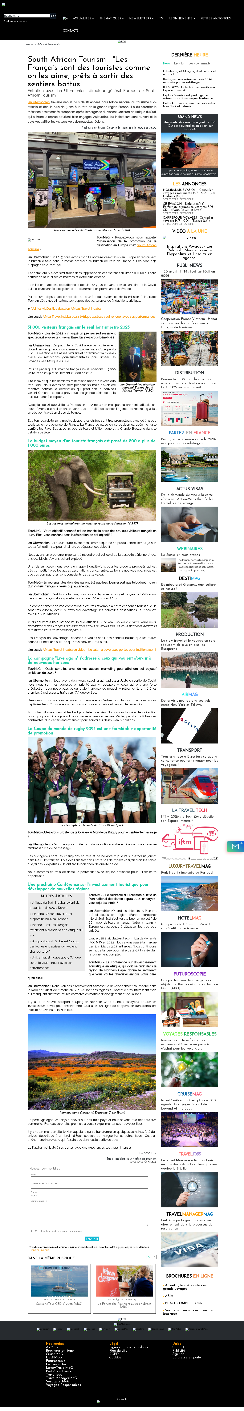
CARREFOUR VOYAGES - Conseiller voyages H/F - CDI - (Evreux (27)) (188, 219)
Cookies (115, 1357)
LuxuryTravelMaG (59, 1368)
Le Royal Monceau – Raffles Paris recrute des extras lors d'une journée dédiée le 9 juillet (189, 1164)
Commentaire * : (39, 1201)
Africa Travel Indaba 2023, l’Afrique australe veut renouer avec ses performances (99, 316)
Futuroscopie (190, 974)
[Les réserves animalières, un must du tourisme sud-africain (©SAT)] (92, 451)
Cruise (189, 1094)
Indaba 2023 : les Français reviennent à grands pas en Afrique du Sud (56, 930)
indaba (120, 1158)
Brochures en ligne (60, 1351)
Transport (189, 750)
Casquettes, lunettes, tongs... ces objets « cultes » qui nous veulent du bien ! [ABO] (189, 984)
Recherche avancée (15, 21)
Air (190, 695)
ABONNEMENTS (182, 18)
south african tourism (141, 1158)
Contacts (71, 31)
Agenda (178, 1354)
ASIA (169, 1296)
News (166, 63)
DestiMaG (54, 1357)
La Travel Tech (57, 1364)
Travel (190, 1154)
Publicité (178, 1351)
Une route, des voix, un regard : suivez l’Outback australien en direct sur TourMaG (190, 126)
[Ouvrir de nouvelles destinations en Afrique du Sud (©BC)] (92, 133)
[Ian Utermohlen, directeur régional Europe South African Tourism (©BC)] (138, 333)
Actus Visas (189, 489)
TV (161, 18)
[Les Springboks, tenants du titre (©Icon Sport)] (92, 738)
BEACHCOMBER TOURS (185, 1303)
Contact (178, 1347)
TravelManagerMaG (61, 1378)
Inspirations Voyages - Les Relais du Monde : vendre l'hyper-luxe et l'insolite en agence (190, 252)
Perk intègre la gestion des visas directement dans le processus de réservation (187, 1224)
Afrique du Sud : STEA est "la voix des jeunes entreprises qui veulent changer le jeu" (54, 946)
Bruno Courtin (107, 128)
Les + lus (179, 63)
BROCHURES (189, 1276)
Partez (189, 433)
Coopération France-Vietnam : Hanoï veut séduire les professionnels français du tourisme (189, 323)
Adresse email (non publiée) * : (45, 1183)
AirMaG (52, 1347)
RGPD (114, 1354)
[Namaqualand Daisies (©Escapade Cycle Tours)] (92, 1015)
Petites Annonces (216, 18)
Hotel (189, 918)
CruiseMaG (54, 1354)
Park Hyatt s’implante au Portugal (187, 873)
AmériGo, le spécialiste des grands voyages (185, 1287)
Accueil (29, 44)
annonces (189, 184)
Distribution (189, 373)
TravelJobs (54, 1375)
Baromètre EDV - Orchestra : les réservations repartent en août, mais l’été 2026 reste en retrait (189, 383)
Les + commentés (199, 63)
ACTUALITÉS (83, 18)
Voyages (190, 1034)
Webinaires (190, 549)
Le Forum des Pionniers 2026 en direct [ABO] (124, 1305)
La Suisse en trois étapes (180, 555)
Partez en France (59, 1371)
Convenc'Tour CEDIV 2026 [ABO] (59, 1303)
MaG (190, 866)
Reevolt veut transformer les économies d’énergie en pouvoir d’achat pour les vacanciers (185, 1044)
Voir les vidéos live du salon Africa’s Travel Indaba (66, 308)
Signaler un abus (39, 1250)
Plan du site (118, 1351)
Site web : (35, 1192)
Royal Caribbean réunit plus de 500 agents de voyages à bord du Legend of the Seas (188, 1104)
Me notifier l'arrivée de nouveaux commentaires (58, 1231)
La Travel (189, 811)
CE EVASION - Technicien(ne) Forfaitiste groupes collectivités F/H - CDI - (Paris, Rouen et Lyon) (189, 207)
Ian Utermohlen (39, 102)
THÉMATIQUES (112, 18)
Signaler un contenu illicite (129, 1347)
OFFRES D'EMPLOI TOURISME (178, 199)
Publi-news (189, 266)
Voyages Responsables (63, 1385)
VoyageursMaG (58, 1381)
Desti (189, 579)
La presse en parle (186, 1357)
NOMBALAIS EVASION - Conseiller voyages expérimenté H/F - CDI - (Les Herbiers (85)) (189, 193)
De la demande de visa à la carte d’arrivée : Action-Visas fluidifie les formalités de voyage (187, 499)
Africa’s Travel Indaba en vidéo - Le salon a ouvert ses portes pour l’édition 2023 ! (99, 650)
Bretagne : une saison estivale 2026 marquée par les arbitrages (187, 81)
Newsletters (141, 18)
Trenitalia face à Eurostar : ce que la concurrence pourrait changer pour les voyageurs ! (189, 761)
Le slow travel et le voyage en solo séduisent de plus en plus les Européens (188, 645)
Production (190, 635)
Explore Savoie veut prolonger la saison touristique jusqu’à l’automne (188, 97)
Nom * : (34, 1175)
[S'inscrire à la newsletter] (235, 846)
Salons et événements (48, 44)
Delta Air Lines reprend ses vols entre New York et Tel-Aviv (189, 105)
